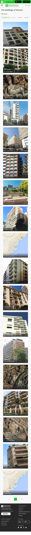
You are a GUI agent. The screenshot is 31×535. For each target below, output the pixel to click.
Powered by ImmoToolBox (6, 509)
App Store (19, 1)
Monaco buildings (22, 513)
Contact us (21, 509)
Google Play (27, 1)
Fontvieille (26, 17)
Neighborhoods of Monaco (24, 511)
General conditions (5, 521)
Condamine (20, 17)
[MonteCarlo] (11, 5)
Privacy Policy (4, 523)
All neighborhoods (5, 17)
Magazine (21, 515)
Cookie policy (4, 524)
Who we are (21, 508)
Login (28, 5)
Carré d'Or (13, 17)
